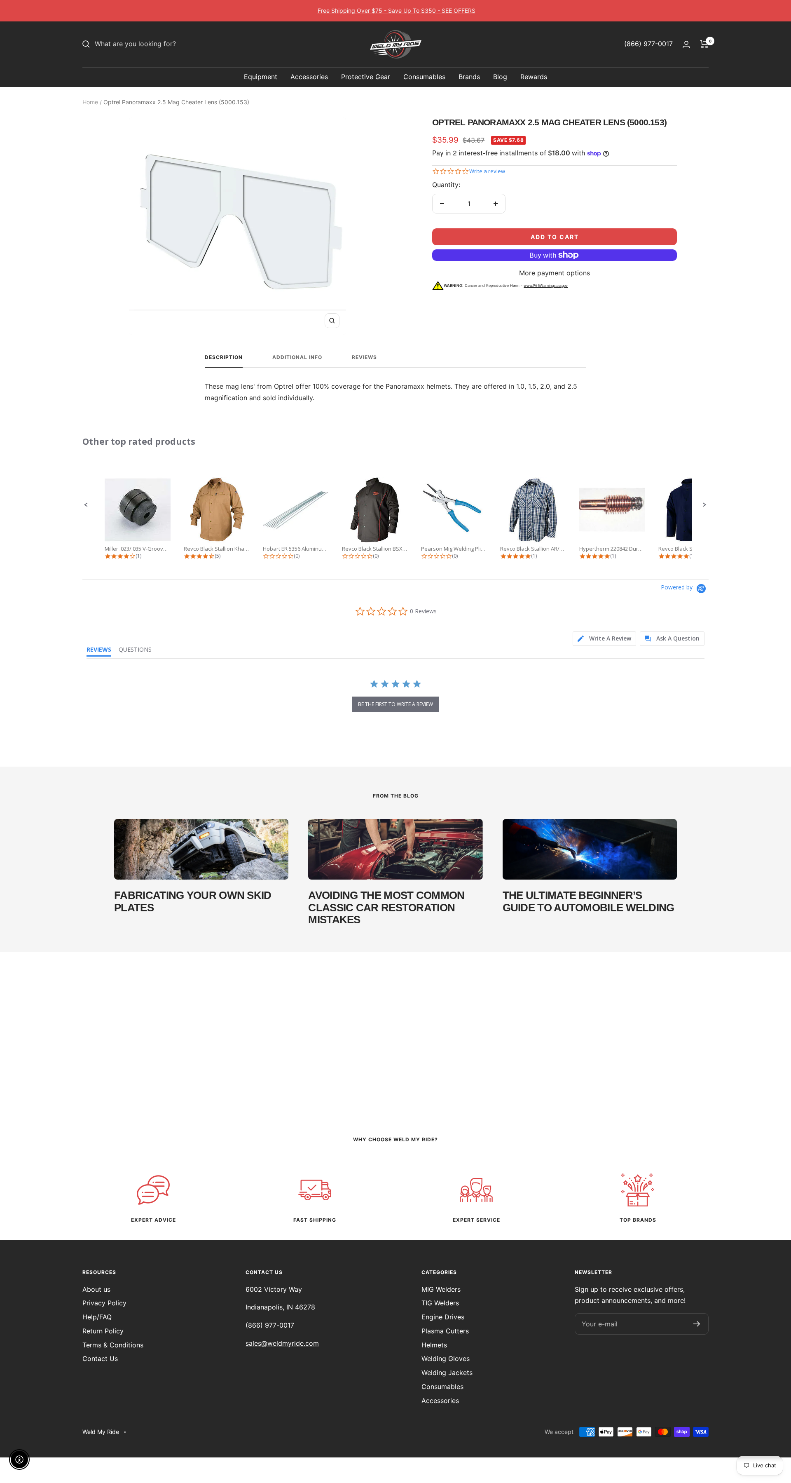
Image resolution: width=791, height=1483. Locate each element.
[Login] (686, 44)
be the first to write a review (395, 704)
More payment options (554, 273)
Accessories (309, 77)
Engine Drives (442, 1317)
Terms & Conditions (112, 1345)
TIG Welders (440, 1303)
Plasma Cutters (445, 1331)
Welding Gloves (445, 1358)
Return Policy (103, 1331)
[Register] (696, 1324)
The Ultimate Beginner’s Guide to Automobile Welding (588, 901)
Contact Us (100, 1358)
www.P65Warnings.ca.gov (546, 285)
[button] (86, 505)
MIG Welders (441, 1289)
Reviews (364, 357)
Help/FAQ (97, 1317)
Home (90, 102)
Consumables (424, 77)
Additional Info (297, 357)
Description (224, 357)
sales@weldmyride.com (282, 1343)
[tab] (604, 638)
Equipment (260, 77)
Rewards (533, 77)
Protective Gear (365, 77)
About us (96, 1289)
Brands (469, 77)
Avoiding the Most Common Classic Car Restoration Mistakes (386, 907)
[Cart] (704, 44)
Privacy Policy (104, 1303)
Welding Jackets (447, 1372)
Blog (500, 77)
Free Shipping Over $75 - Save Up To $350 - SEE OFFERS (396, 10)
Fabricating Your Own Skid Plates (192, 901)
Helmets (434, 1345)
